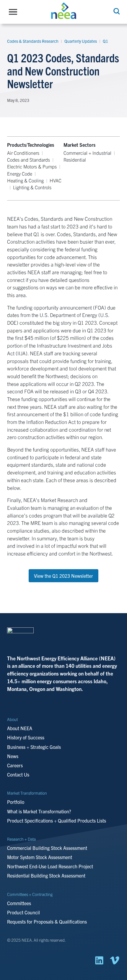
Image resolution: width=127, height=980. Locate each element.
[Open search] (116, 11)
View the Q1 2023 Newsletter (63, 576)
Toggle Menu (14, 11)
